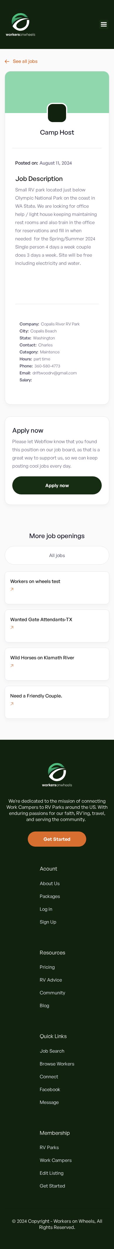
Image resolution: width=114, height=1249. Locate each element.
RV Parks (49, 1147)
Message (49, 1102)
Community (52, 993)
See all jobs (21, 61)
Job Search (52, 1051)
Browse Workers (57, 1064)
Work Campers (56, 1160)
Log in (46, 909)
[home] (20, 24)
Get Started (57, 839)
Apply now (57, 485)
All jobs (57, 555)
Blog (44, 1005)
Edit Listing (51, 1173)
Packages (50, 896)
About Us (50, 883)
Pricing (47, 967)
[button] (103, 24)
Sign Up (48, 922)
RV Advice (51, 980)
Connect (49, 1076)
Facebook (50, 1089)
